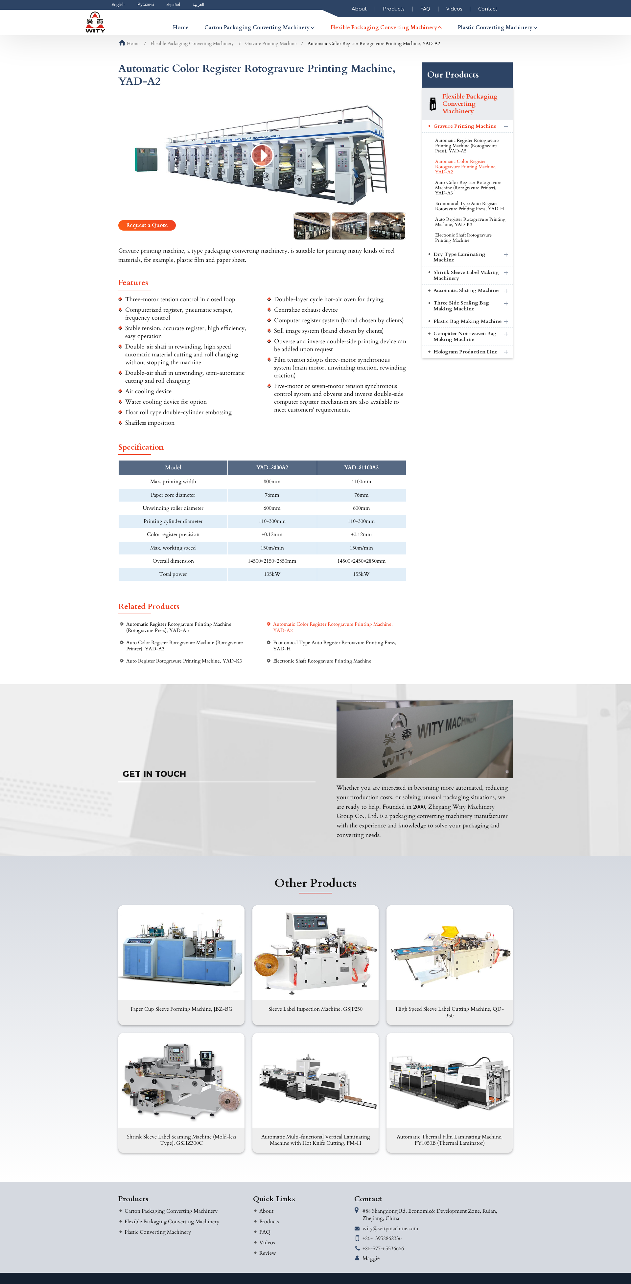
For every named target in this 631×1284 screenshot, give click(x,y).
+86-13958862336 (382, 1238)
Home (181, 27)
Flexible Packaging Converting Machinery (192, 43)
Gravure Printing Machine (270, 43)
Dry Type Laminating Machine (459, 257)
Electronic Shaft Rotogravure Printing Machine (322, 661)
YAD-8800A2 (272, 467)
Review (267, 1253)
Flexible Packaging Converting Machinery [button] (384, 27)
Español (173, 5)
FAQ (425, 9)
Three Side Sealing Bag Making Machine (461, 306)
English (118, 5)
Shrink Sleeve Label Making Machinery (466, 275)
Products (393, 9)
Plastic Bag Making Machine (467, 321)
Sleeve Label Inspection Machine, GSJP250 (315, 1009)
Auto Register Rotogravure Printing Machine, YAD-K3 (184, 661)
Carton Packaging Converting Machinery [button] (257, 27)
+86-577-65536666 (383, 1248)
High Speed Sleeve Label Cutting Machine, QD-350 (450, 1012)
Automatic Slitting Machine (466, 290)
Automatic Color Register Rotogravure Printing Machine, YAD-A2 (333, 627)
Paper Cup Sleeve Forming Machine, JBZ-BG (181, 1009)
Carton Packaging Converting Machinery (171, 1211)
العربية (198, 5)
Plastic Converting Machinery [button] (495, 27)
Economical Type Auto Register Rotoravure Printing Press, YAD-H (334, 645)
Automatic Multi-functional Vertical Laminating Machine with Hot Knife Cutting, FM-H (315, 1140)
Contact (487, 9)
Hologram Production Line (465, 352)
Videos (454, 9)
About (359, 9)
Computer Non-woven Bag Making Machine (465, 336)
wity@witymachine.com (390, 1228)
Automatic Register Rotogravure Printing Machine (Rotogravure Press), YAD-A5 (178, 627)
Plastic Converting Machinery (158, 1232)
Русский (145, 5)
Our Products (453, 74)
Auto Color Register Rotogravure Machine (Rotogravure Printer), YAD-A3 (184, 645)
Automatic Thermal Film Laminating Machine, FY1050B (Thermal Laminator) (449, 1140)
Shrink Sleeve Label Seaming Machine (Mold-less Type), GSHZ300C (181, 1140)
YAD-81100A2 (361, 467)
